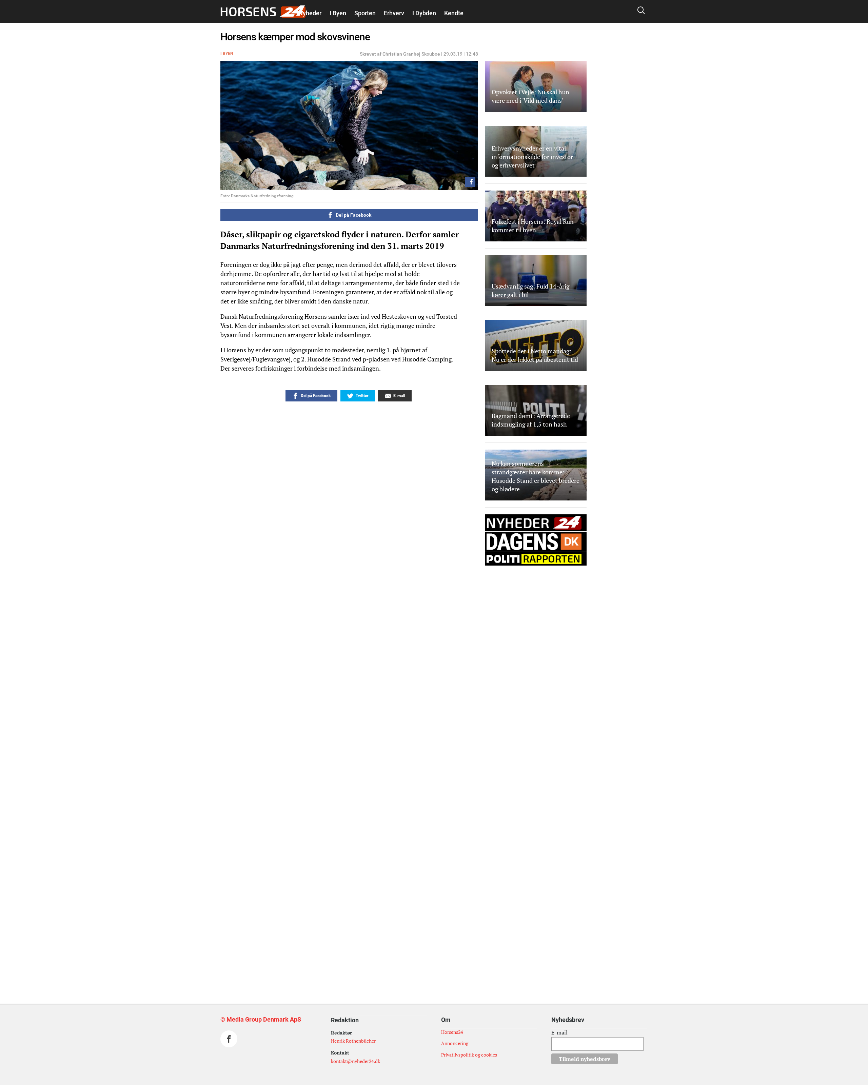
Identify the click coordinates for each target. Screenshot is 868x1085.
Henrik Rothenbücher (353, 1041)
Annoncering (454, 1043)
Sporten (365, 13)
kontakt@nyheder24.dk (355, 1061)
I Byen (338, 13)
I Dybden (424, 13)
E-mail (559, 1032)
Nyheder (309, 13)
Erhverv (394, 13)
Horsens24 (452, 1032)
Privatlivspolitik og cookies (469, 1054)
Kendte (453, 13)
